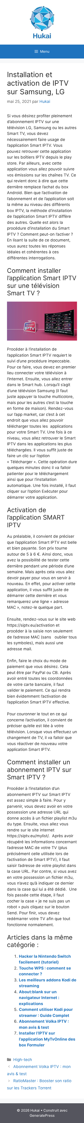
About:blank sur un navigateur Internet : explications (39, 998)
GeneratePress (42, 1115)
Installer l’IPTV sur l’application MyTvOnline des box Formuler (47, 1039)
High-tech (22, 1059)
